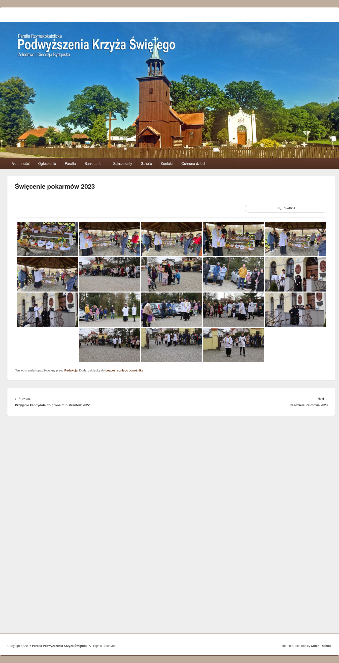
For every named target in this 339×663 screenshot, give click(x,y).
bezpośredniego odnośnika (124, 370)
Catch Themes (321, 645)
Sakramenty (122, 163)
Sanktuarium (94, 163)
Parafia (70, 163)
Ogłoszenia (47, 163)
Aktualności (21, 163)
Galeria (146, 163)
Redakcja (71, 370)
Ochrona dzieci (193, 163)
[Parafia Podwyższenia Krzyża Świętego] (169, 156)
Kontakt (167, 163)
